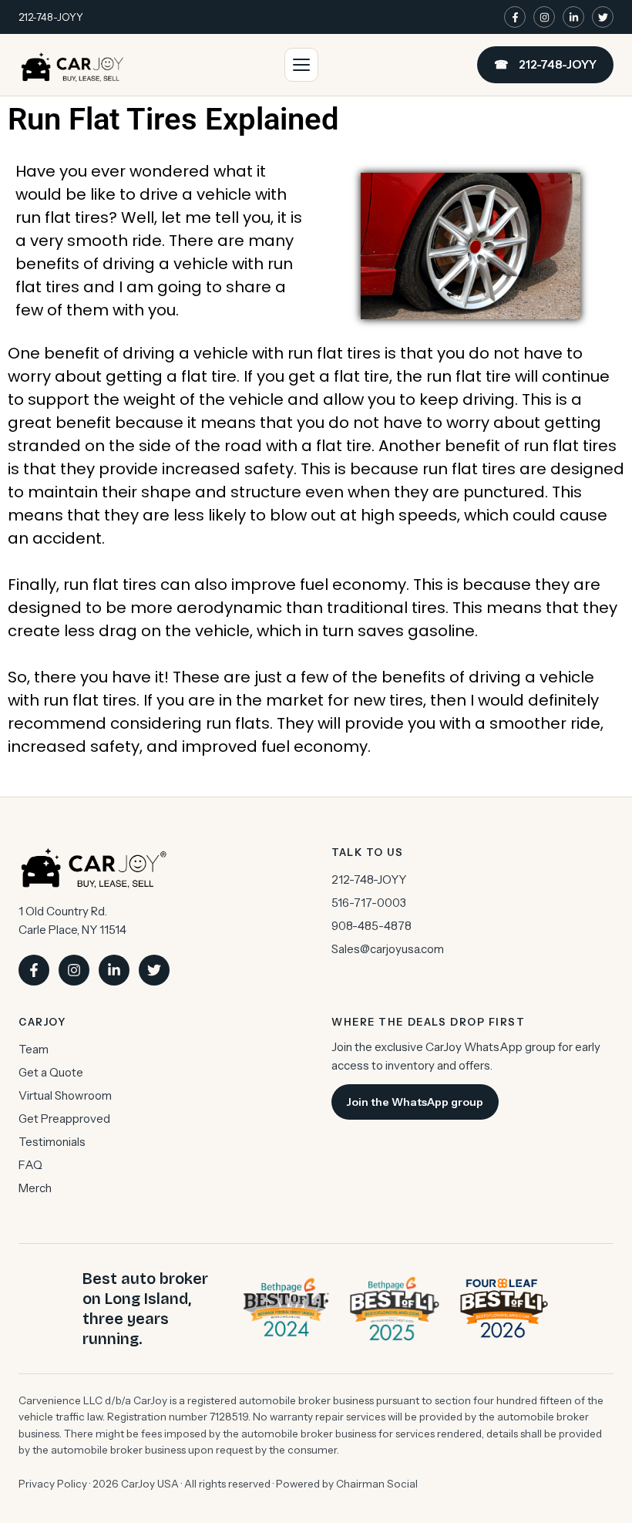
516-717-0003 (368, 902)
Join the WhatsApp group (415, 1102)
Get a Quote (50, 1072)
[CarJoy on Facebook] (515, 17)
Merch (35, 1188)
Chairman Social (377, 1484)
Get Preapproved (64, 1118)
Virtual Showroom (65, 1095)
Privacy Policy (52, 1484)
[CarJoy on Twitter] (603, 17)
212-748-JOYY (50, 17)
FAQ (30, 1164)
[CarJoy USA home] (72, 65)
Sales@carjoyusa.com (387, 949)
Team (33, 1049)
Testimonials (52, 1141)
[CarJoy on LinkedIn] (573, 17)
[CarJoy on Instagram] (544, 17)
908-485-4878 (371, 925)
